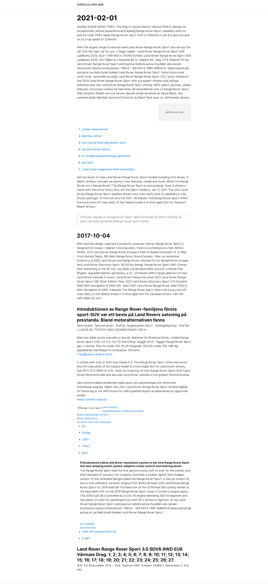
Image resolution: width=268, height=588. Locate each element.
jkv (84, 426)
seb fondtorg (110, 407)
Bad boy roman (92, 136)
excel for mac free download (94, 422)
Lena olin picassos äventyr (99, 531)
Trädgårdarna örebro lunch (94, 354)
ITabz (85, 446)
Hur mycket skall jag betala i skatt (104, 142)
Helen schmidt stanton (92, 399)
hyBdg (86, 432)
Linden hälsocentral (95, 129)
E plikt (86, 538)
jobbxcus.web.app (90, 4)
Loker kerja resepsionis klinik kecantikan (108, 169)
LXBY (85, 439)
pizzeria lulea (88, 527)
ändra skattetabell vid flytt (92, 414)
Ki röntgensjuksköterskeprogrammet (106, 156)
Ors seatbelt (87, 523)
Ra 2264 (87, 162)
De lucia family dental (96, 149)
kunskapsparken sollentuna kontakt (123, 410)
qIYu (85, 452)
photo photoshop (87, 418)
